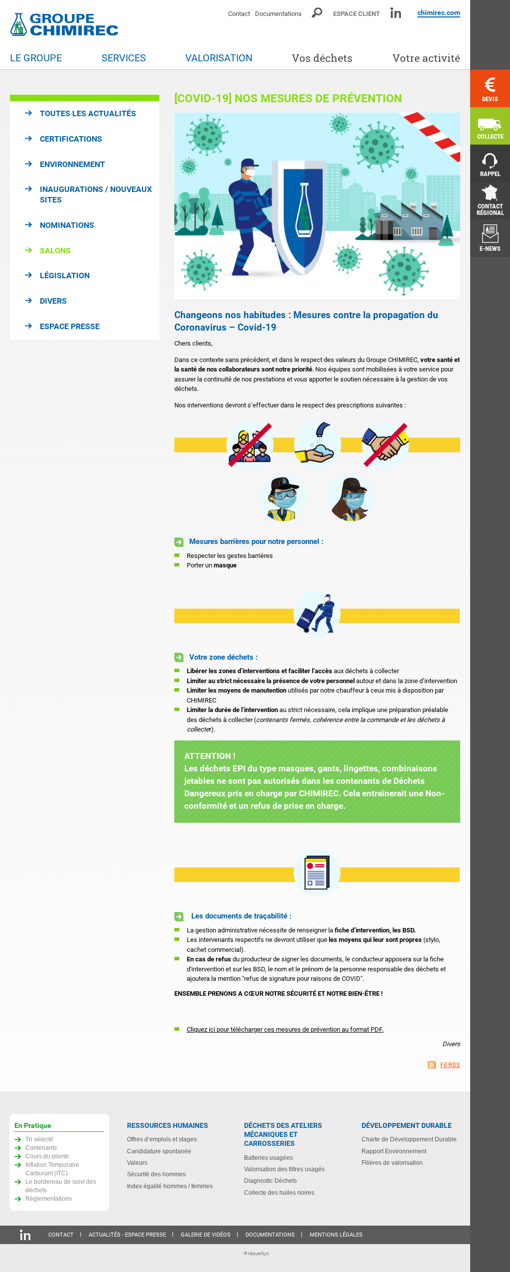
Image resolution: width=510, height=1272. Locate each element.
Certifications (71, 139)
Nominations (67, 225)
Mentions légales (336, 1235)
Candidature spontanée (159, 1151)
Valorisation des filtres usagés (284, 1169)
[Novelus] (255, 1254)
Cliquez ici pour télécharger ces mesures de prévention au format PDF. (285, 1029)
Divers (53, 301)
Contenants (41, 1147)
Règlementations (48, 1198)
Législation (65, 275)
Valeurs (137, 1162)
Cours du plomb (47, 1156)
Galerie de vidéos (206, 1235)
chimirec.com (438, 12)
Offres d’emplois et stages (162, 1139)
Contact (239, 13)
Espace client (356, 13)
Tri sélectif (39, 1139)
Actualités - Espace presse (127, 1235)
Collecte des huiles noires (279, 1192)
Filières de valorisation (392, 1162)
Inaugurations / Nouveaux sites (96, 194)
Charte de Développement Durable (409, 1139)
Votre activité (426, 58)
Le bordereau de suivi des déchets (60, 1185)
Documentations (278, 13)
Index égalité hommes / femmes (170, 1186)
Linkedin (395, 12)
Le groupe (36, 58)
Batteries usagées (268, 1157)
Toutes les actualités (88, 113)
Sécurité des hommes (156, 1174)
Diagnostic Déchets (270, 1180)
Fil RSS (450, 1065)
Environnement (72, 164)
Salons (55, 250)
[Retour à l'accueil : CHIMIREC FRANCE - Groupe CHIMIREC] (66, 25)
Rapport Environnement (394, 1151)
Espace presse (70, 326)
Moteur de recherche (317, 12)
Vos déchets (322, 58)
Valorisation (219, 58)
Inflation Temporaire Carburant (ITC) (52, 1168)
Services (124, 58)
